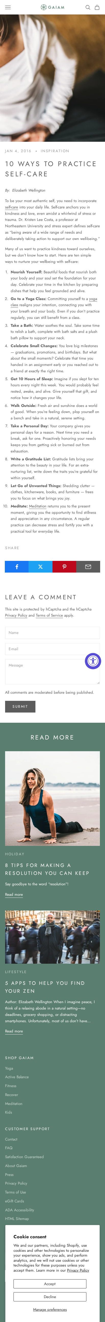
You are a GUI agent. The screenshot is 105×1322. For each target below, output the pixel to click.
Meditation (37, 506)
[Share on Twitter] (40, 566)
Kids (8, 1112)
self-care (11, 207)
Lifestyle (16, 971)
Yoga (9, 1068)
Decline (50, 1297)
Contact (11, 1139)
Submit (20, 706)
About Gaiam (16, 1166)
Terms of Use (15, 1192)
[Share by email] (88, 566)
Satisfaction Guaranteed (24, 1157)
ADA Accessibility (19, 1210)
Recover (11, 1095)
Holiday (14, 854)
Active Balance (17, 1077)
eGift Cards (14, 1201)
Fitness (10, 1086)
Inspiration (55, 150)
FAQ (8, 1148)
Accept (50, 1284)
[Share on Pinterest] (64, 566)
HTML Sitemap (17, 1218)
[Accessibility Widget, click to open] (93, 661)
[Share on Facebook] (17, 566)
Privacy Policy (78, 1270)
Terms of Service (49, 615)
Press (9, 1174)
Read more (14, 894)
